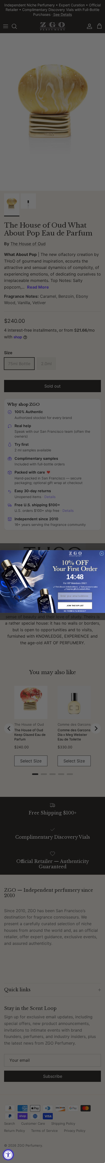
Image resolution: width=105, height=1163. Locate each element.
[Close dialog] (101, 553)
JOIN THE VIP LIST (75, 605)
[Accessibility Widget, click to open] (8, 1154)
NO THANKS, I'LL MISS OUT (75, 611)
